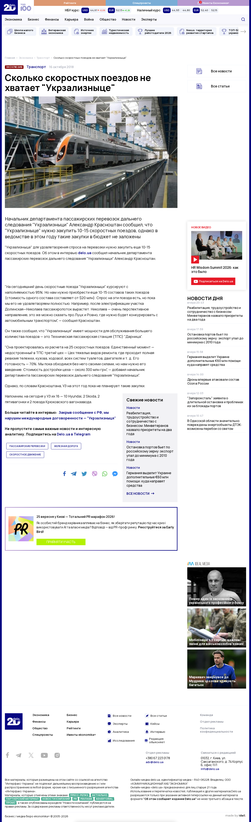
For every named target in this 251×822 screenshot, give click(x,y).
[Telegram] (73, 473)
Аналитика (121, 732)
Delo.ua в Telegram (73, 434)
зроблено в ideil (235, 815)
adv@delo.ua (154, 762)
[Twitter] (84, 473)
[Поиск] (243, 19)
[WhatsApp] (105, 474)
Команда (206, 715)
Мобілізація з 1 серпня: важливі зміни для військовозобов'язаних (216, 642)
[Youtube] (44, 755)
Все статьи (220, 86)
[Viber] (94, 474)
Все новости (137, 493)
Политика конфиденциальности (216, 730)
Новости (128, 19)
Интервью (157, 732)
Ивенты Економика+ (213, 3)
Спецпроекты (142, 3)
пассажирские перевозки (27, 446)
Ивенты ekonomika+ (81, 735)
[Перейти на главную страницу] (10, 7)
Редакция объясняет (157, 740)
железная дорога (66, 446)
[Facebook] (64, 474)
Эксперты (149, 19)
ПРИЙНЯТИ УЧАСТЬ (60, 542)
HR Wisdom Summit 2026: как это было (214, 269)
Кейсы (155, 724)
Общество (108, 19)
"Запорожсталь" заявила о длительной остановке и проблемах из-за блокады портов (215, 402)
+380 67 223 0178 (158, 758)
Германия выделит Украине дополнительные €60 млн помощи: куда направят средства (148, 479)
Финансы (52, 19)
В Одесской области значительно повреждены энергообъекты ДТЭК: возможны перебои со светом (214, 425)
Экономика (13, 19)
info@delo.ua (210, 768)
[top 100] (26, 7)
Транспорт (36, 66)
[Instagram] (57, 755)
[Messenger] (115, 474)
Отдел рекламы (212, 721)
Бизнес (33, 19)
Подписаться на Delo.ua (216, 281)
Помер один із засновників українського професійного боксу (216, 601)
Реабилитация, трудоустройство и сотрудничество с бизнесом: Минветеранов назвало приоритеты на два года (149, 423)
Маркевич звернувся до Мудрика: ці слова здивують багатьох (212, 681)
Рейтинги (70, 3)
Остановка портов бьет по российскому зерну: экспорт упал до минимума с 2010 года (150, 453)
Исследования (124, 740)
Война (89, 19)
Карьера (71, 19)
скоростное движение (25, 454)
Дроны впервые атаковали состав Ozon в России (213, 381)
